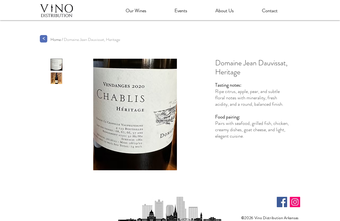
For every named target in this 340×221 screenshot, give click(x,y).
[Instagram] (295, 202)
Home (55, 39)
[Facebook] (282, 202)
